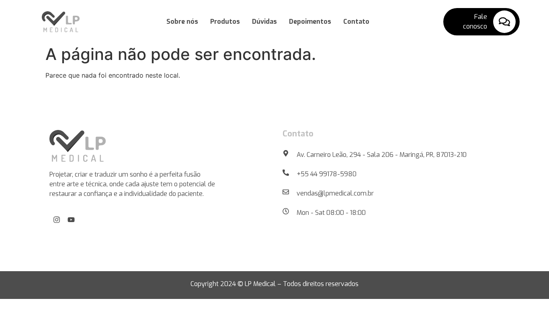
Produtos (225, 21)
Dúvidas (264, 21)
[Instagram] (56, 219)
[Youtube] (71, 219)
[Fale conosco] (504, 21)
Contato (356, 21)
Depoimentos (310, 21)
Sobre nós (182, 21)
